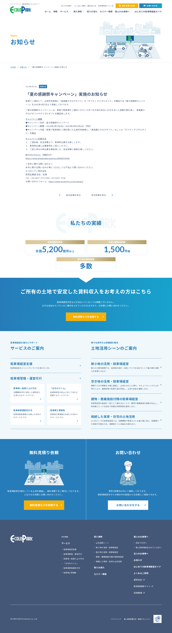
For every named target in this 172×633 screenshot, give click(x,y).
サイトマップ (116, 619)
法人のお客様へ (66, 6)
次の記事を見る (98, 195)
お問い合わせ (152, 6)
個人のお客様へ (122, 11)
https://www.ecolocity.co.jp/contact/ (66, 181)
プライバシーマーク (157, 619)
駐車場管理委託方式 (72, 568)
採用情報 (138, 593)
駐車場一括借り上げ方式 (74, 559)
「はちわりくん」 (71, 563)
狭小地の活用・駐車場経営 (107, 547)
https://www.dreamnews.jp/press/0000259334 (48, 158)
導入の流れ (92, 11)
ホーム (48, 11)
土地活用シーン (102, 543)
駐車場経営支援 (70, 549)
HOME (13, 67)
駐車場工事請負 (70, 573)
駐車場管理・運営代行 (73, 554)
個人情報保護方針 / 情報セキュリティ (137, 619)
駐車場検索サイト (104, 6)
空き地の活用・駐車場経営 (107, 552)
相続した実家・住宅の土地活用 (109, 561)
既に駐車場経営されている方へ (149, 547)
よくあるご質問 (79, 6)
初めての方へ (141, 543)
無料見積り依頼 (128, 6)
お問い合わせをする (128, 505)
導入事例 (78, 11)
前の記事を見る (73, 195)
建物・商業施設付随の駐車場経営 (110, 557)
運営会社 (90, 6)
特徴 (55, 11)
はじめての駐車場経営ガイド (148, 11)
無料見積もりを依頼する (86, 316)
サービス (64, 11)
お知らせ (23, 67)
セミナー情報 (106, 11)
